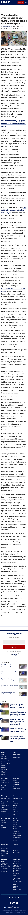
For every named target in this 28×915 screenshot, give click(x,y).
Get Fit (3, 807)
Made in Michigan (5, 760)
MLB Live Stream (17, 868)
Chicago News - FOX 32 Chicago (5, 864)
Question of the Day (5, 783)
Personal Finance (17, 847)
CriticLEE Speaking (3, 823)
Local (2, 754)
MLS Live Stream (17, 889)
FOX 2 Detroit (16, 26)
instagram (15, 897)
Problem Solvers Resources (17, 838)
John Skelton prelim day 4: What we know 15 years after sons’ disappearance (17, 705)
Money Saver (4, 809)
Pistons (14, 807)
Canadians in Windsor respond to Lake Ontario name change (9, 679)
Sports (15, 796)
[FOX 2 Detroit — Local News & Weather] (5, 2)
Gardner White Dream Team (4, 850)
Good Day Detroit (5, 798)
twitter (12, 897)
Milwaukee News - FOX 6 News (5, 867)
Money (15, 845)
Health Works (4, 803)
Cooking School (5, 805)
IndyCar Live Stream (16, 874)
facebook (9, 897)
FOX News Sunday (4, 771)
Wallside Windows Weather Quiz (5, 847)
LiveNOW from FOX (16, 758)
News (21, 26)
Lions (14, 802)
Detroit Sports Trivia (4, 786)
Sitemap (15, 840)
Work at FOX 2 (16, 824)
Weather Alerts (16, 784)
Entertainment (6, 818)
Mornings (4, 796)
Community (16, 830)
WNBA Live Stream (15, 887)
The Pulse (3, 756)
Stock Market (16, 850)
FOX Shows (4, 820)
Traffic (14, 786)
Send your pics (5, 780)
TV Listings (4, 826)
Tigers (14, 809)
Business (3, 767)
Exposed (3, 855)
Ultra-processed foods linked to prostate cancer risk (9, 672)
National (3, 765)
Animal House (16, 792)
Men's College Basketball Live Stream (16, 878)
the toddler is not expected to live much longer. (13, 210)
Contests (3, 827)
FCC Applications (17, 833)
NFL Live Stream (17, 863)
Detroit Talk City (5, 758)
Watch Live (20, 2)
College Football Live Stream (17, 866)
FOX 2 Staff (15, 820)
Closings (15, 780)
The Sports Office (17, 798)
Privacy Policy (15, 654)
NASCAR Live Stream (16, 871)
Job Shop (15, 828)
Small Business (16, 852)
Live (14, 752)
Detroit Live (4, 762)
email (18, 897)
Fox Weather (16, 790)
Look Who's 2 (4, 789)
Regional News (4, 860)
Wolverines (15, 803)
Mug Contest (4, 802)
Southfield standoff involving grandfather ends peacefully (8, 665)
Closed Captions (17, 835)
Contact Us (15, 822)
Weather (16, 778)
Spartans (15, 805)
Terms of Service (15, 656)
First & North (16, 800)
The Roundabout (5, 763)
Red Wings (15, 811)
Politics (3, 774)
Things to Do (4, 769)
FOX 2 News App (17, 826)
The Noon (3, 800)
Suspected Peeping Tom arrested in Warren (9, 686)
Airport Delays (16, 788)
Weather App (16, 782)
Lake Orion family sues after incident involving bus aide (8, 693)
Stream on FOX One (16, 860)
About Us (16, 818)
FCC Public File (16, 832)
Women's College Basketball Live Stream (17, 883)
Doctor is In (4, 811)
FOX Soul (15, 761)
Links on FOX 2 (5, 813)
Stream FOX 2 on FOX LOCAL (17, 755)
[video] (23, 666)
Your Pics (4, 778)
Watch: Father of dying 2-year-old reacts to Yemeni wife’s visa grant (13, 123)
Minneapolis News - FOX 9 (4, 870)
